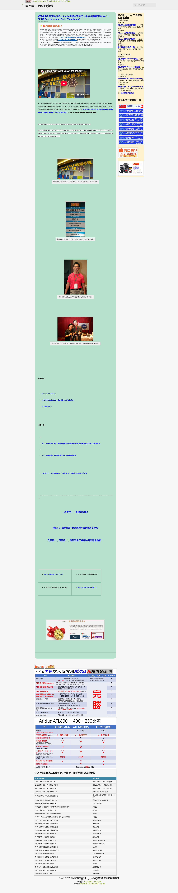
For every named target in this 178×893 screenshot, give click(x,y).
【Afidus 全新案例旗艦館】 (67, 40)
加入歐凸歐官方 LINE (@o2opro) (130, 79)
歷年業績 (54, 1)
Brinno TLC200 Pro (49, 394)
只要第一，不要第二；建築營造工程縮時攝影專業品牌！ (75, 540)
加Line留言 (97, 882)
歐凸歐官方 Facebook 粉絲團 (129, 67)
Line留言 (47, 1)
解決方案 (61, 1)
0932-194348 (38, 1)
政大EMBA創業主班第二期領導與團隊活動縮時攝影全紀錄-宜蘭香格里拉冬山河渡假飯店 (71, 443)
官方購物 (67, 1)
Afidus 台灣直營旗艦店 (126, 33)
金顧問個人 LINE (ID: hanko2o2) (130, 87)
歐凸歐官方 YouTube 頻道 (128, 59)
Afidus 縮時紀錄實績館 (126, 39)
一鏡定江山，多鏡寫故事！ (75, 512)
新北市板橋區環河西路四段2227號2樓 (92, 884)
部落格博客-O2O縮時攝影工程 (87, 587)
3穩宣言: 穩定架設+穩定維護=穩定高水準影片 (75, 527)
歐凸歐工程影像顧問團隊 (127, 25)
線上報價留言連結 (127, 93)
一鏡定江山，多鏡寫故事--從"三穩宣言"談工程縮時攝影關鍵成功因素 (64, 473)
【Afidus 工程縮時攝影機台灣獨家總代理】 (72, 37)
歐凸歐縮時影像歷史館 (126, 47)
